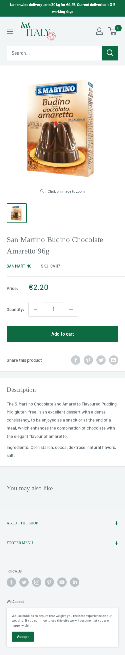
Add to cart (62, 334)
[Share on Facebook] (75, 360)
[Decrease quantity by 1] (36, 309)
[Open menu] (10, 31)
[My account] (99, 31)
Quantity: (15, 309)
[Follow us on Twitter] (24, 582)
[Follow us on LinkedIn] (74, 582)
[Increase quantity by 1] (71, 309)
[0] (113, 31)
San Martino (19, 266)
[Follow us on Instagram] (36, 582)
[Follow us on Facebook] (11, 582)
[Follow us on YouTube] (62, 582)
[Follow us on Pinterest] (49, 582)
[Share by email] (113, 360)
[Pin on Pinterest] (88, 360)
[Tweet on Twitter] (101, 360)
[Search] (110, 53)
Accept (23, 636)
